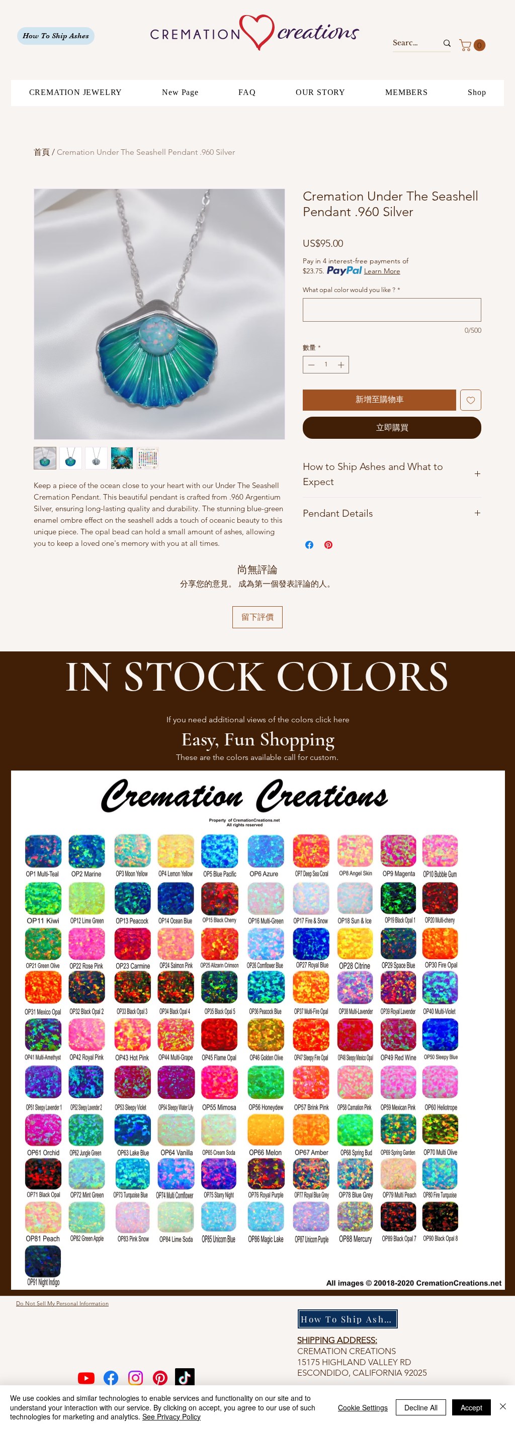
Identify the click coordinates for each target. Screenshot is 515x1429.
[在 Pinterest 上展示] (328, 545)
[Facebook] (111, 1378)
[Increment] (342, 364)
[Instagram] (135, 1378)
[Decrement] (310, 364)
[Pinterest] (160, 1378)
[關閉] (503, 1407)
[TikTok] (185, 1378)
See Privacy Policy (171, 1416)
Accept (471, 1407)
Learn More (382, 270)
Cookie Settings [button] (363, 1407)
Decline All (421, 1407)
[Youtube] (86, 1378)
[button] (473, 45)
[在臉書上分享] (309, 545)
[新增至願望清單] (470, 400)
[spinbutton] (326, 364)
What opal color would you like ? (351, 290)
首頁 (42, 152)
